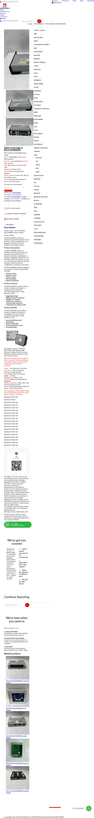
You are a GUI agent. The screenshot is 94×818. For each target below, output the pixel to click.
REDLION (37, 193)
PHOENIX (37, 179)
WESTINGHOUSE (40, 232)
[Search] (39, 21)
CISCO (36, 66)
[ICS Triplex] (36, 812)
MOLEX (36, 137)
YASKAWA (37, 239)
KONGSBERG (38, 119)
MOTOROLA (38, 144)
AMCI (36, 41)
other (35, 155)
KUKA (36, 123)
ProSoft (36, 189)
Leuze (36, 130)
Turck (36, 229)
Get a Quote (8, 191)
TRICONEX (37, 225)
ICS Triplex (37, 105)
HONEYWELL (38, 101)
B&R (35, 48)
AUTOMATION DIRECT (42, 44)
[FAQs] (13, 808)
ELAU (36, 76)
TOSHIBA (37, 218)
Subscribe (55, 807)
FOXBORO (37, 91)
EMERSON (37, 80)
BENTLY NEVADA (39, 62)
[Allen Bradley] (36, 806)
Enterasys (39, 157)
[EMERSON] (36, 808)
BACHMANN (38, 51)
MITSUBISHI (38, 133)
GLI (37, 161)
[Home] (13, 805)
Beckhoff (37, 55)
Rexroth (36, 200)
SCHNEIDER (38, 204)
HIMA (36, 98)
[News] (13, 809)
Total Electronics (39, 222)
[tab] (17, 224)
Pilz (35, 182)
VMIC (38, 172)
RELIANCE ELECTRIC (41, 197)
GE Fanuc (37, 94)
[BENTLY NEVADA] (36, 807)
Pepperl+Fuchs (39, 175)
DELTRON (37, 69)
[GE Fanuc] (36, 810)
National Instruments (41, 148)
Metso (38, 165)
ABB (35, 34)
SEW (35, 207)
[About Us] (13, 806)
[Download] (13, 810)
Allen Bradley (38, 37)
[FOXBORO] (36, 809)
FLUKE (36, 87)
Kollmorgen (37, 116)
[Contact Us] (13, 807)
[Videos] (13, 811)
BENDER (37, 59)
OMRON (37, 151)
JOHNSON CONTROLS (41, 108)
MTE (37, 168)
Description (9, 224)
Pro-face (37, 186)
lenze (35, 126)
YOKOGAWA (38, 243)
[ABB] (36, 805)
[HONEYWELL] (36, 811)
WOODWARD (17, 192)
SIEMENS (37, 214)
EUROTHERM (38, 84)
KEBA (36, 112)
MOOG (36, 141)
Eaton (36, 73)
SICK (35, 211)
